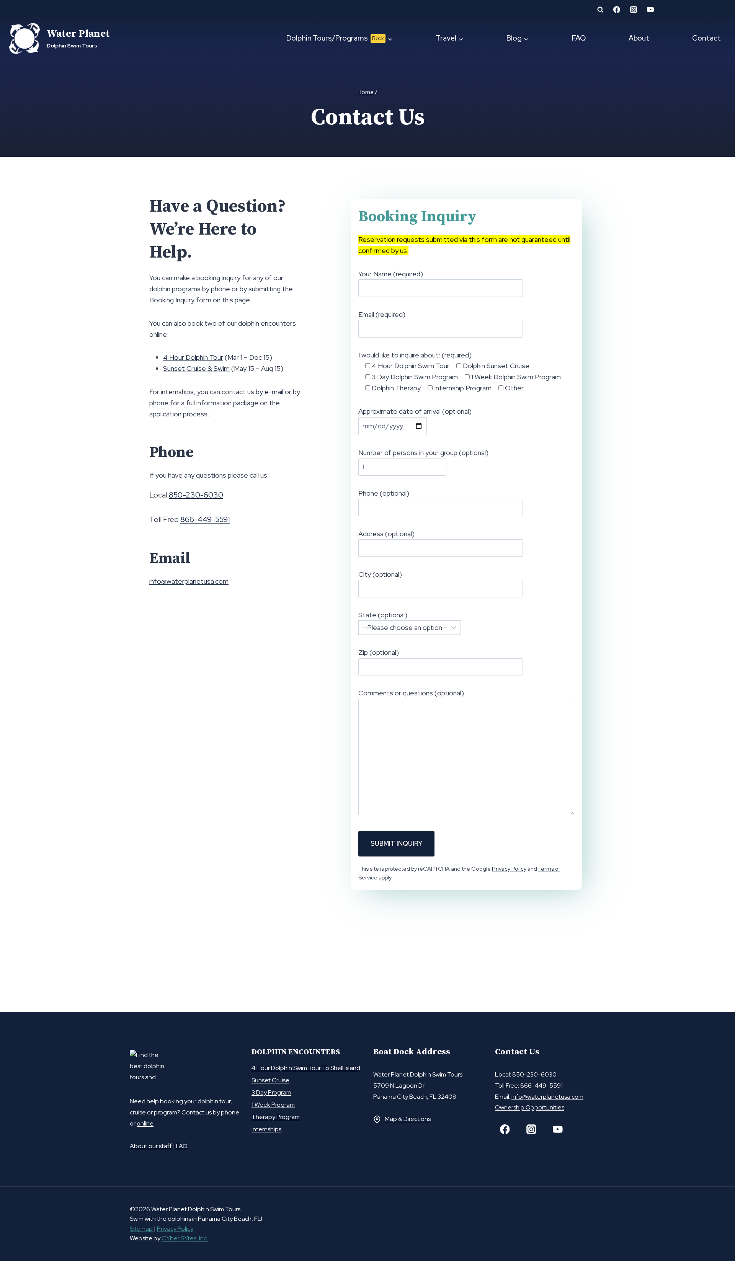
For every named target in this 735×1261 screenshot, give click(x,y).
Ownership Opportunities (529, 1107)
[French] (711, 11)
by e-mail (269, 391)
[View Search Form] (600, 9)
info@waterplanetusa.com (189, 581)
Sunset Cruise (270, 1080)
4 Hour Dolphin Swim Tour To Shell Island (306, 1068)
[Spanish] (721, 11)
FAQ (579, 38)
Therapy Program (276, 1117)
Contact (706, 38)
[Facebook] (504, 1129)
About (639, 38)
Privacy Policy (509, 868)
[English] (701, 11)
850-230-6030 (196, 495)
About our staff (151, 1146)
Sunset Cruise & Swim (196, 368)
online (145, 1123)
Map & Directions (408, 1119)
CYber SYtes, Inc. (185, 1238)
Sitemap (141, 1229)
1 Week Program (273, 1105)
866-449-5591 (205, 519)
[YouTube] (557, 1129)
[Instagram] (531, 1129)
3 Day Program (271, 1092)
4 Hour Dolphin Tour (193, 357)
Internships (266, 1129)
